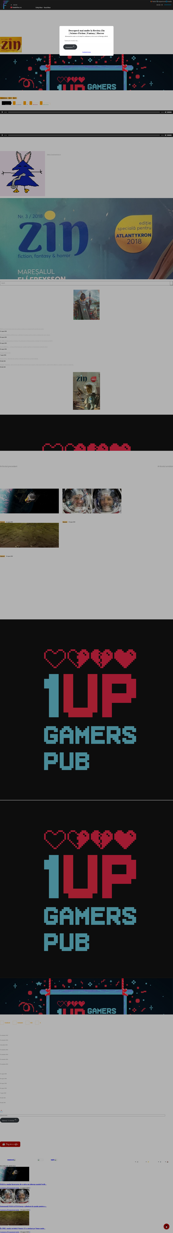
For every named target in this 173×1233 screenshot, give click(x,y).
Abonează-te (69, 47)
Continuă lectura (86, 52)
